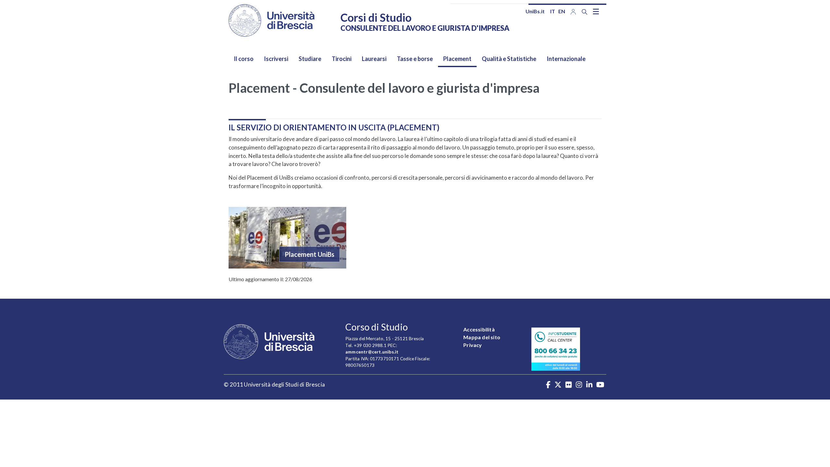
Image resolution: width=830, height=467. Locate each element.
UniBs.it (535, 11)
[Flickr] (568, 385)
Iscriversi (276, 58)
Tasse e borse (415, 58)
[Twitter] (558, 385)
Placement (457, 58)
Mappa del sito (481, 337)
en (561, 11)
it (552, 11)
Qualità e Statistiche (509, 58)
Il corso (244, 58)
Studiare (310, 58)
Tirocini (341, 58)
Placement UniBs (309, 254)
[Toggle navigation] (596, 11)
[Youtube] (600, 385)
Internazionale (566, 58)
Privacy (472, 345)
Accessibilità (479, 329)
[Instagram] (579, 385)
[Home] (271, 20)
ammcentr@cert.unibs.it (371, 351)
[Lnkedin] (589, 385)
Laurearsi (374, 58)
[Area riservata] (573, 11)
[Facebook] (548, 385)
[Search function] (584, 11)
